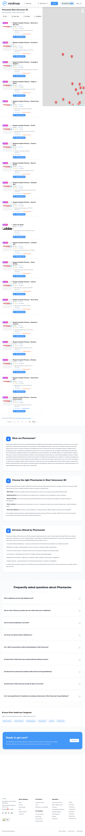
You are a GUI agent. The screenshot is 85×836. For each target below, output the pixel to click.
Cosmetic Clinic (72, 818)
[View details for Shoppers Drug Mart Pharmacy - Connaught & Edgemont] (21, 69)
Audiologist (71, 814)
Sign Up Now (38, 816)
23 (29, 422)
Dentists (51, 721)
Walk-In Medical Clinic (57, 805)
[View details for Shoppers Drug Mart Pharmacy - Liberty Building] (21, 269)
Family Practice (19, 721)
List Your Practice (39, 814)
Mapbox (74, 105)
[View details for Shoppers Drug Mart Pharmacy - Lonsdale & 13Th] (21, 250)
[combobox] (16, 16)
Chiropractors (42, 721)
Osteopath (71, 804)
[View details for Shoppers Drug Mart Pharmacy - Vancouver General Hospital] (21, 404)
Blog (20, 809)
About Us (21, 805)
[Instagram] (6, 813)
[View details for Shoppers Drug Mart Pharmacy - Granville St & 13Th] (21, 385)
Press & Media (22, 807)
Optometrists (60, 721)
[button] (63, 54)
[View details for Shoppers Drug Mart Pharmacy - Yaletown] (21, 288)
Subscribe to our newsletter (41, 807)
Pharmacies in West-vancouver (23, 418)
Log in (36, 805)
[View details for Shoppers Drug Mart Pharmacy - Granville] (21, 208)
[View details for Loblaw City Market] (21, 231)
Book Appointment (20, 37)
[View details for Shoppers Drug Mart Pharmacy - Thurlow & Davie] (21, 150)
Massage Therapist (56, 811)
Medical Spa (72, 816)
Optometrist (55, 818)
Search (54, 3)
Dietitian (54, 816)
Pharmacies (20, 26)
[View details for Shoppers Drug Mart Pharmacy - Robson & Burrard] (21, 170)
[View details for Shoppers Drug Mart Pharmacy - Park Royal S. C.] (21, 49)
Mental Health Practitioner (58, 809)
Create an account (39, 802)
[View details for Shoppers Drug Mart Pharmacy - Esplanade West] (21, 190)
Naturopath (71, 811)
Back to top (74, 740)
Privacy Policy (71, 831)
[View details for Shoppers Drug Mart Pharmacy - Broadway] (21, 348)
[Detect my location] (47, 3)
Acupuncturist (72, 809)
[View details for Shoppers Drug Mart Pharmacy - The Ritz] (21, 132)
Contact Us (21, 814)
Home (20, 802)
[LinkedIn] (12, 813)
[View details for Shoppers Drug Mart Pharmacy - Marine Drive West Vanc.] (21, 30)
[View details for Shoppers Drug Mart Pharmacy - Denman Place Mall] (21, 108)
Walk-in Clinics (7, 721)
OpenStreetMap (81, 105)
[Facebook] (3, 813)
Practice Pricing (39, 821)
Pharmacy (54, 807)
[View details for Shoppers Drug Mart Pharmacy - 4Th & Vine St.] (21, 306)
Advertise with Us (23, 811)
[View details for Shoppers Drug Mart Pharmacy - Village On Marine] (21, 89)
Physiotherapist (55, 814)
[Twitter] (9, 813)
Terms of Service (62, 831)
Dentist (70, 802)
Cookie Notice (79, 831)
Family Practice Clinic (57, 802)
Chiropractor (72, 807)
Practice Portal (38, 818)
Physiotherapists (31, 721)
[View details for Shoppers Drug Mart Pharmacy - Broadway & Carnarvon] (21, 329)
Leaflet (68, 105)
